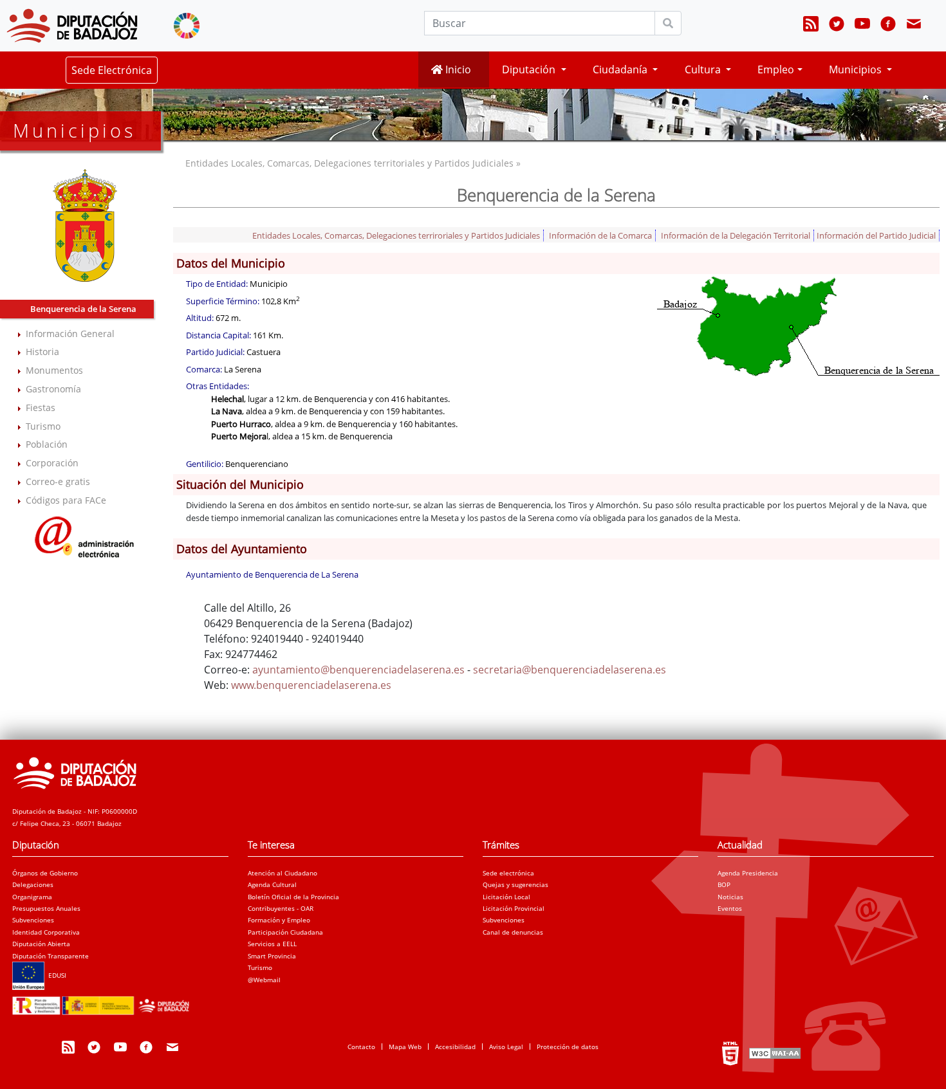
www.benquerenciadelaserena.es (311, 685)
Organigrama (32, 896)
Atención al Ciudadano (282, 872)
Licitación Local (506, 896)
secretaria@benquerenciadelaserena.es (569, 670)
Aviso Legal (506, 1046)
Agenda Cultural (272, 884)
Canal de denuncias (513, 932)
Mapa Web (405, 1046)
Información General (70, 333)
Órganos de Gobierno (45, 872)
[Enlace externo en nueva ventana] (84, 535)
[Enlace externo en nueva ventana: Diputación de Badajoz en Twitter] (836, 26)
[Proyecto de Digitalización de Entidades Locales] (103, 1001)
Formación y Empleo (279, 919)
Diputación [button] (530, 69)
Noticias (730, 896)
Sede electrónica (508, 872)
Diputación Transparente (50, 955)
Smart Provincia (272, 955)
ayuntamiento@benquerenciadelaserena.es (358, 670)
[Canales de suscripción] (811, 26)
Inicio (457, 69)
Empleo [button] (775, 69)
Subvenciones (33, 919)
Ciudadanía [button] (621, 69)
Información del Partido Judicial (876, 235)
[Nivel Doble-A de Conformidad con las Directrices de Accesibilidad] (773, 1052)
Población (47, 444)
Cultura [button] (704, 69)
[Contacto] (914, 26)
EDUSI (55, 975)
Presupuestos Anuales (46, 908)
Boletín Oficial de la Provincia (293, 896)
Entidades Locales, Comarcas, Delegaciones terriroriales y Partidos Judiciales (396, 235)
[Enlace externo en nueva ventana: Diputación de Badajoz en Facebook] (888, 26)
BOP (724, 884)
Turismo (43, 426)
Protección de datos (567, 1046)
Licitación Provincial (513, 908)
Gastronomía (53, 389)
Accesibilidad (455, 1046)
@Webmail (264, 979)
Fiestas (40, 407)
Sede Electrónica (111, 70)
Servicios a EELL (272, 943)
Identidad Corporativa (46, 932)
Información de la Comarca (600, 235)
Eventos (730, 908)
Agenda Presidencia (748, 872)
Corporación (52, 463)
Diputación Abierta (41, 943)
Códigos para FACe (66, 500)
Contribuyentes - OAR (280, 908)
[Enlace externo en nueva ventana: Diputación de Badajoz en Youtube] (862, 26)
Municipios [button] (856, 69)
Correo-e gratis (58, 481)
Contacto (361, 1046)
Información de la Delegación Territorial (735, 235)
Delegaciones (32, 884)
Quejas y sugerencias (515, 884)
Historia (42, 351)
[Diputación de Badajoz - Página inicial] (72, 25)
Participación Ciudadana (285, 932)
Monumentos (54, 370)
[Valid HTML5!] (730, 1052)
